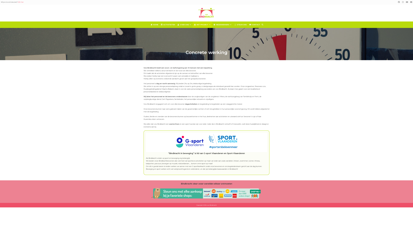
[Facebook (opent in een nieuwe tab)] (399, 2)
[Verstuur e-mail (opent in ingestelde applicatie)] (410, 2)
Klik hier (21, 2)
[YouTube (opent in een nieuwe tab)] (407, 2)
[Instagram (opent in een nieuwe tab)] (403, 2)
